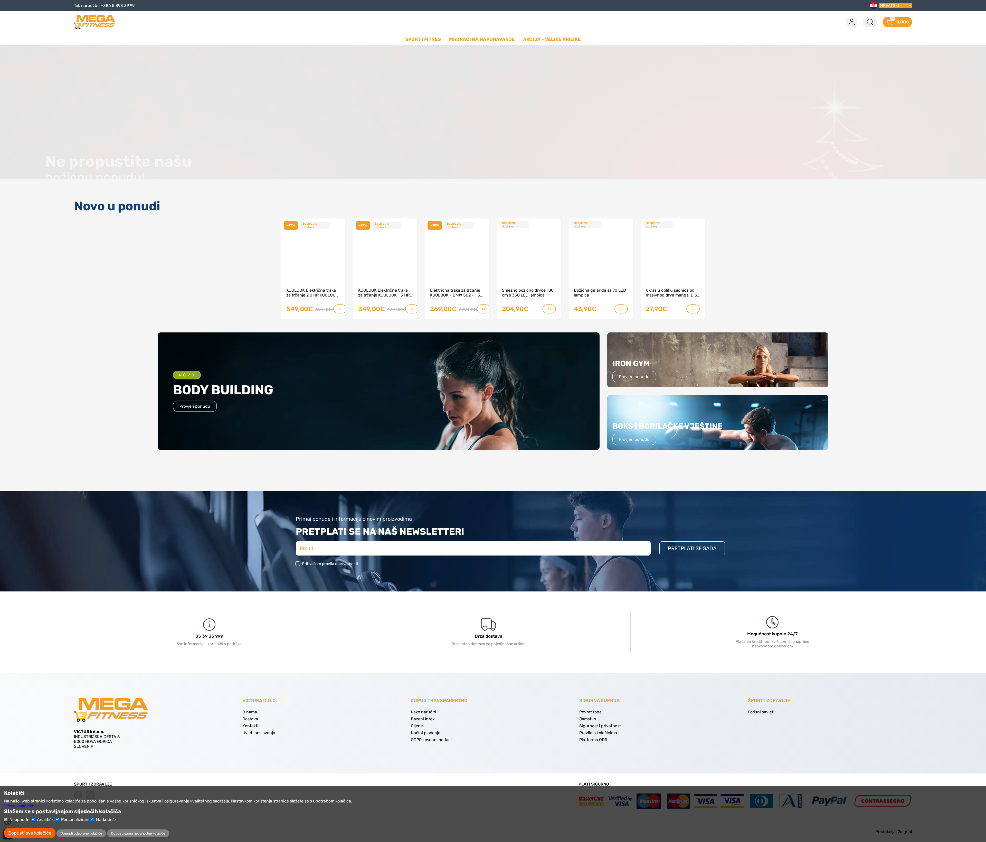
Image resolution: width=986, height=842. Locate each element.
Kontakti (250, 725)
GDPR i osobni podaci (431, 739)
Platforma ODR (593, 739)
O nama (249, 712)
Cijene (417, 725)
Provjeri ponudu (194, 406)
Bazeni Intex (423, 718)
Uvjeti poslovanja (258, 732)
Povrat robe (590, 712)
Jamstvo (587, 718)
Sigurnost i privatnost (600, 725)
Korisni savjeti (761, 712)
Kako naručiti (423, 712)
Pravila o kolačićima (598, 732)
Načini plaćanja (425, 732)
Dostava (250, 718)
